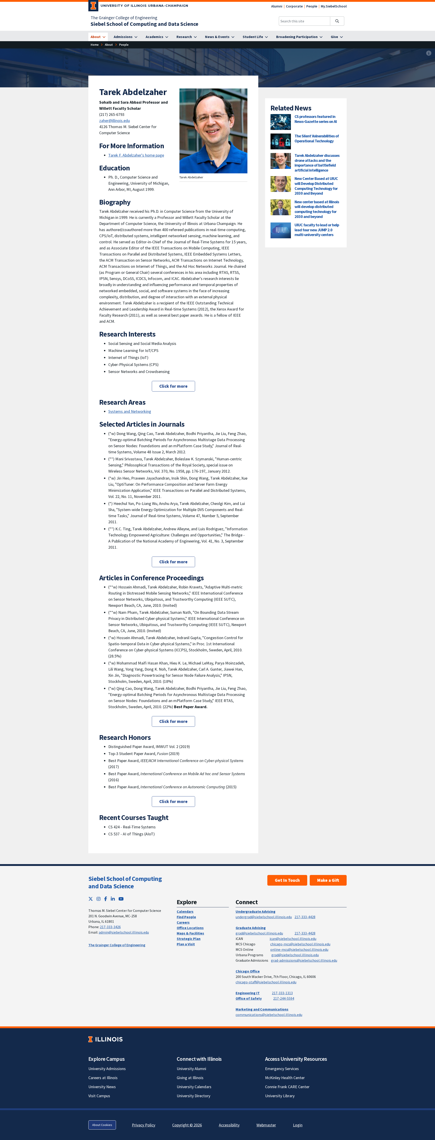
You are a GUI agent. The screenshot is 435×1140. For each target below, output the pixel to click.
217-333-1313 (282, 993)
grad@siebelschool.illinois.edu (259, 933)
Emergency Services (282, 1068)
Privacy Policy (143, 1125)
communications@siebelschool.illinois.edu (269, 1014)
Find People (186, 917)
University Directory (193, 1095)
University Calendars (194, 1086)
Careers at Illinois (103, 1077)
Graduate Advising (251, 927)
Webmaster (266, 1125)
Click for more (173, 386)
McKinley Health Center (285, 1077)
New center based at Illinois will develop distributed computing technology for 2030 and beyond (317, 209)
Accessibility (229, 1125)
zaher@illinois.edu (114, 120)
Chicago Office (248, 971)
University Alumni (191, 1068)
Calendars (185, 911)
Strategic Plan (189, 938)
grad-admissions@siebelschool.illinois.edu (304, 960)
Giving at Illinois (190, 1077)
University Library (280, 1095)
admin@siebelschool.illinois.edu (124, 932)
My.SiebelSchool (334, 6)
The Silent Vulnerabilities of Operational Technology (317, 138)
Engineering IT (248, 993)
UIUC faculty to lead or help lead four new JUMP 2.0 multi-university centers (317, 229)
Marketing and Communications (262, 1009)
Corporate (294, 6)
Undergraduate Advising (256, 911)
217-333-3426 (110, 927)
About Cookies (102, 1125)
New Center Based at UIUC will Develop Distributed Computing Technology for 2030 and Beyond (316, 186)
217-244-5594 (283, 998)
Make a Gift (328, 880)
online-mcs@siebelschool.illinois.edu (299, 949)
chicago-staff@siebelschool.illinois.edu (266, 982)
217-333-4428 (305, 917)
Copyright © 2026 (187, 1125)
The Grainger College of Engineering (124, 17)
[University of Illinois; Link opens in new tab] (105, 1039)
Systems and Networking (129, 411)
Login (297, 1125)
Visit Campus (99, 1095)
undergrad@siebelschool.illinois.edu (264, 917)
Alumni (276, 6)
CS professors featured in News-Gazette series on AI (316, 119)
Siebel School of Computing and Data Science (125, 882)
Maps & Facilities (190, 933)
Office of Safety (249, 998)
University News (102, 1086)
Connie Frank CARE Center (287, 1086)
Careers (183, 922)
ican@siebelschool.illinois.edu (293, 938)
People (311, 6)
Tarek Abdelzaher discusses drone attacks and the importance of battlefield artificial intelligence (317, 163)
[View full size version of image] (428, 53)
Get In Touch (287, 880)
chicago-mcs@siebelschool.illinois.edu (300, 944)
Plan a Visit (186, 944)
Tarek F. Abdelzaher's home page (136, 155)
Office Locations (190, 927)
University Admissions (107, 1068)
